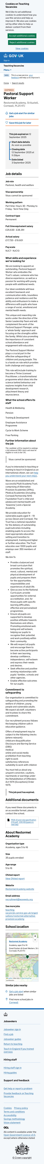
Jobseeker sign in (12, 1029)
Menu (7, 70)
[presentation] (22, 957)
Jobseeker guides (12, 1039)
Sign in (7, 60)
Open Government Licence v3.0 (19, 1135)
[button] (27, 957)
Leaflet (10, 978)
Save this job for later (20, 122)
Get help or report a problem (18, 1088)
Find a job (8, 1034)
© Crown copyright (22, 1157)
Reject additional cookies (22, 42)
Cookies (8, 1108)
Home (6, 83)
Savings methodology (14, 1119)
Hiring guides (10, 1072)
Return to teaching (13, 1044)
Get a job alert (16, 991)
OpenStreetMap (26, 978)
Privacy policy (21, 1108)
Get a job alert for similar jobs (22, 115)
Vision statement (12, 1122)
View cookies (22, 48)
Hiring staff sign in (13, 1067)
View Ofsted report (15, 878)
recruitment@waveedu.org (19, 899)
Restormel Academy (18, 941)
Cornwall (13, 1002)
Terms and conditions (14, 1111)
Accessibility (10, 1115)
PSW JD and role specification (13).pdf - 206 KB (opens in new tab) (23, 822)
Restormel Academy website (20, 889)
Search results (18, 83)
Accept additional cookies (22, 35)
